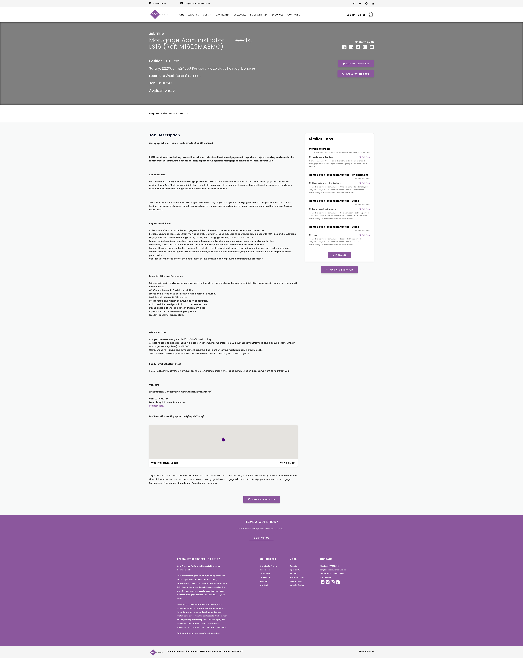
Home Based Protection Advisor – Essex (334, 200)
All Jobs (294, 573)
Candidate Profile (268, 566)
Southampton (330, 209)
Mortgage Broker (319, 148)
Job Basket (265, 577)
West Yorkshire (178, 75)
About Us (264, 581)
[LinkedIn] (351, 47)
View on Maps (288, 462)
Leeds (196, 75)
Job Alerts (265, 573)
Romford (329, 157)
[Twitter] (358, 47)
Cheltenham (335, 183)
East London (317, 157)
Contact (264, 585)
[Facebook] (344, 47)
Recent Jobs (296, 581)
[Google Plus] (365, 47)
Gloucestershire (319, 183)
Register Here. (156, 405)
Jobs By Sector (297, 585)
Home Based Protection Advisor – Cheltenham (338, 174)
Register (294, 566)
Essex (314, 235)
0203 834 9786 (159, 3)
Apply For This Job (357, 73)
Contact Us (261, 537)
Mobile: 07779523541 (330, 566)
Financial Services (179, 113)
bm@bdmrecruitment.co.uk (197, 3)
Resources (265, 570)
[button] (223, 439)
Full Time (172, 61)
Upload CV (295, 570)
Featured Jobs (297, 577)
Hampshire (316, 209)
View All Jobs (339, 255)
